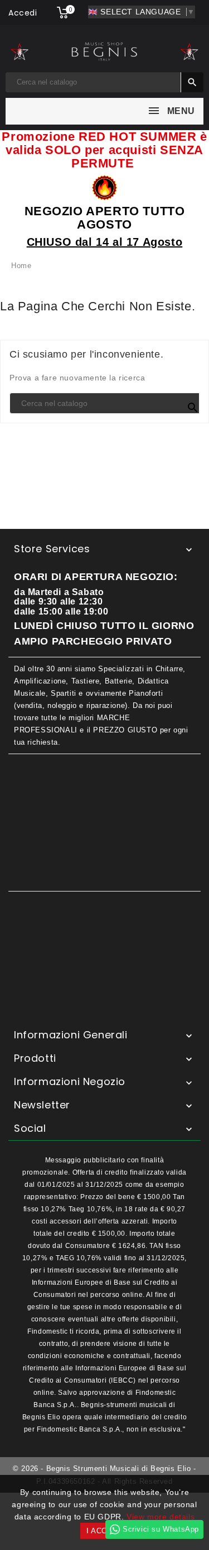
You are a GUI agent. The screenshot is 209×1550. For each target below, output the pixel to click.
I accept (104, 1531)
